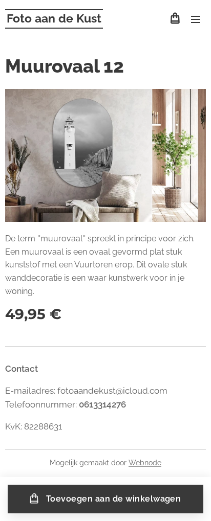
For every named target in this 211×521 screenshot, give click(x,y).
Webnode (145, 463)
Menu (195, 19)
